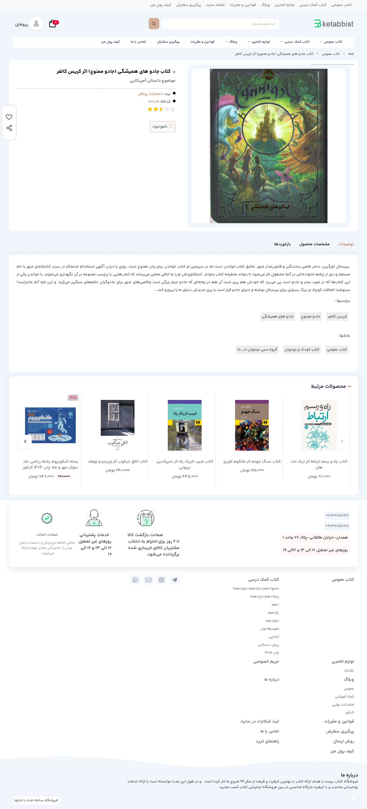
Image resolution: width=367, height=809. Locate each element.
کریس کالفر (337, 317)
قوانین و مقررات (202, 42)
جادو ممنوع (311, 317)
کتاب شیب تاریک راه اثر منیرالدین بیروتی (184, 465)
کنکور (349, 712)
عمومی (349, 688)
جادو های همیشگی (278, 317)
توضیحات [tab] (346, 244)
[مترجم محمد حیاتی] (252, 425)
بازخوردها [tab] (282, 244)
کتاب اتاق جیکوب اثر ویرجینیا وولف (117, 462)
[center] (154, 23)
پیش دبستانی (268, 645)
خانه (351, 54)
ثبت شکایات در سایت (259, 721)
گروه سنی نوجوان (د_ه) (257, 350)
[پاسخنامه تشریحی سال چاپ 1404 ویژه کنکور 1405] (50, 425)
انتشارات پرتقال (150, 94)
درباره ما (271, 679)
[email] (148, 580)
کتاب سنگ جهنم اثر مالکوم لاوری (252, 462)
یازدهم (273, 612)
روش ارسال (343, 741)
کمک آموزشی (344, 696)
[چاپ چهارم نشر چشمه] (117, 425)
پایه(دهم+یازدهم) (264, 596)
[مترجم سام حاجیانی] (319, 425)
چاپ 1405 (272, 652)
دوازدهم (272, 620)
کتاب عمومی (333, 42)
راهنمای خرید (267, 741)
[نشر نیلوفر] (184, 425)
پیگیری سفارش (168, 42)
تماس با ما (138, 42)
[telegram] (174, 580)
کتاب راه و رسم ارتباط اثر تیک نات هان (319, 465)
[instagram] (162, 580)
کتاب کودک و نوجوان (302, 350)
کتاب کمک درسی (297, 42)
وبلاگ (233, 42)
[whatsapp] (135, 580)
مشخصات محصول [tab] (314, 244)
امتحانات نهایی (343, 704)
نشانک (349, 670)
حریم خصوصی (266, 661)
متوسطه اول (270, 628)
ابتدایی (274, 637)
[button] (342, 441)
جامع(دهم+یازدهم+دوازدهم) (256, 588)
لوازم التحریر (261, 42)
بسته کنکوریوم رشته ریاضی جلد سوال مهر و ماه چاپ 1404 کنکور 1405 (50, 465)
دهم (275, 604)
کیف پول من (110, 42)
